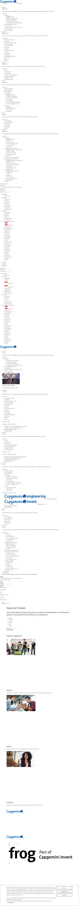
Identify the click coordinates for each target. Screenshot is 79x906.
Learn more (4, 13)
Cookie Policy (11, 902)
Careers (6, 82)
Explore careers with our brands (9, 492)
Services (6, 63)
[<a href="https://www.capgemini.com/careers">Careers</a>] (39, 720)
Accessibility (11, 826)
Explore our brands (6, 421)
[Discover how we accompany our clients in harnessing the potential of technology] (40, 572)
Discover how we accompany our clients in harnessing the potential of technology (19, 574)
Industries (6, 33)
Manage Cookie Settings (22, 888)
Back (8, 16)
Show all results (3, 599)
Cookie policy (11, 832)
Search (1, 576)
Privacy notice (11, 827)
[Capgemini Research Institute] (40, 378)
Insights (6, 8)
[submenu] (6, 351)
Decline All (64, 895)
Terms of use (11, 824)
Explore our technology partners (9, 424)
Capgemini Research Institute (8, 385)
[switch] (11, 187)
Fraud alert (11, 833)
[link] (11, 3)
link (3, 33)
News (5, 114)
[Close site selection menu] (6, 268)
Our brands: (9, 841)
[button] (4, 265)
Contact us (13, 876)
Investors (10, 823)
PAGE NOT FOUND (16, 608)
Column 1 (10, 865)
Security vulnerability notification (14, 829)
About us (6, 131)
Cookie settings (11, 830)
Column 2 (10, 879)
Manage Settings (64, 891)
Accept (64, 887)
